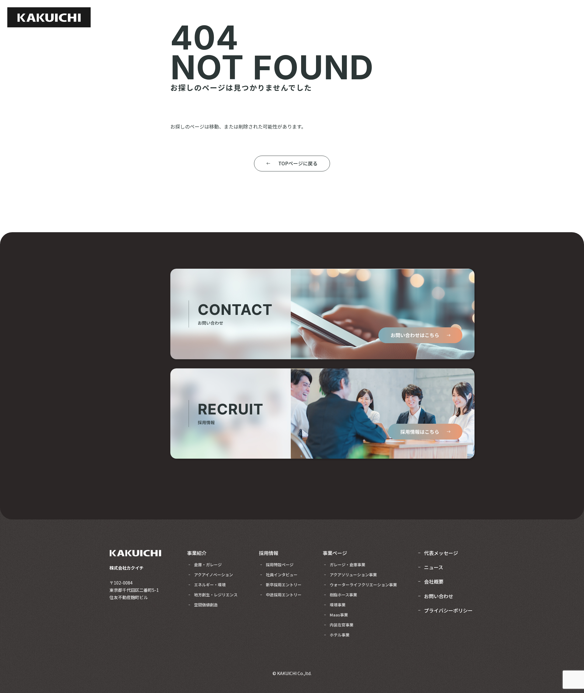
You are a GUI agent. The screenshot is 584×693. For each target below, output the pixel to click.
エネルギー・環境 (210, 585)
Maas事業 (339, 615)
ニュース (433, 567)
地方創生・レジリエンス (216, 595)
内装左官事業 (341, 625)
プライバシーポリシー (448, 610)
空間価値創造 (206, 605)
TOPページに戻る (298, 163)
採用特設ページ (280, 565)
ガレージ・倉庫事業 (347, 565)
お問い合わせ (438, 596)
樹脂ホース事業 (343, 595)
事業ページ (335, 553)
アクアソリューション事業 (353, 575)
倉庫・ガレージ (208, 565)
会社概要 (433, 581)
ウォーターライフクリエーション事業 (363, 585)
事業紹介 (197, 553)
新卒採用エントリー (283, 585)
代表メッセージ (441, 553)
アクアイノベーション (213, 575)
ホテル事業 (339, 635)
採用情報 (268, 553)
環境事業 (338, 605)
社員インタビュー (281, 575)
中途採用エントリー (283, 595)
